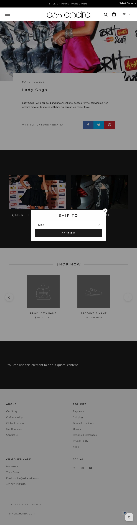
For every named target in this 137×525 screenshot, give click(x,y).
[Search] (106, 14)
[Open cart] (114, 14)
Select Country (127, 3)
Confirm (68, 233)
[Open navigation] (7, 14)
